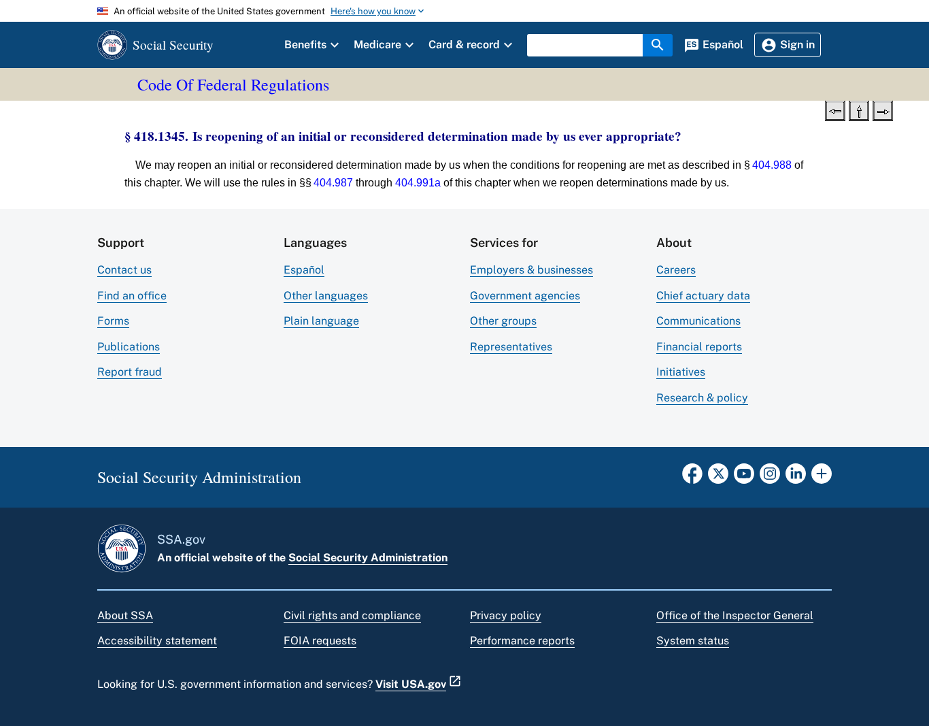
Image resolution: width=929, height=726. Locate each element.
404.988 (772, 165)
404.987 (333, 182)
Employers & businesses (531, 269)
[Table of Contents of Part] (859, 109)
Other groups (503, 320)
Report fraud (129, 371)
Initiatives (680, 371)
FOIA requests (320, 640)
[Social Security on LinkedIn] (796, 478)
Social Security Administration (367, 557)
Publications (128, 346)
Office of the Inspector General (734, 615)
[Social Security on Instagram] (770, 478)
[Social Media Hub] (821, 478)
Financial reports (699, 346)
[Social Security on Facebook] (692, 478)
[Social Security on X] (718, 478)
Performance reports (522, 640)
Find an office (132, 295)
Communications (698, 320)
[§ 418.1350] (883, 109)
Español (304, 269)
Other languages (326, 295)
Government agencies (525, 295)
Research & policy (702, 397)
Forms (113, 320)
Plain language (321, 320)
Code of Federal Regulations (233, 84)
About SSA (125, 615)
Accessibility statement (157, 640)
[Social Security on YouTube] (744, 478)
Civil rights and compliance (352, 615)
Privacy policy (505, 615)
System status (692, 640)
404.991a (418, 182)
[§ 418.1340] (835, 109)
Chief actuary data (703, 295)
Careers (676, 269)
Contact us (124, 269)
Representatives (511, 346)
